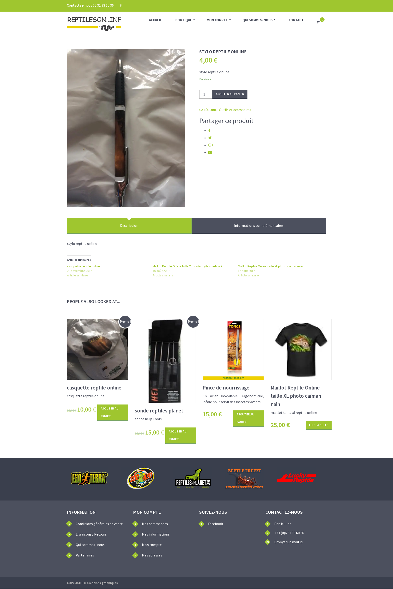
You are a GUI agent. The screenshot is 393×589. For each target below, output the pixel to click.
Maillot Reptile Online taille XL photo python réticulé (187, 266)
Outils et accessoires (235, 109)
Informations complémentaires (259, 225)
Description (129, 225)
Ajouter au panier (230, 94)
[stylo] (126, 128)
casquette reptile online (83, 266)
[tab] (129, 226)
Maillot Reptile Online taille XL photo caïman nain (270, 266)
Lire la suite (318, 425)
